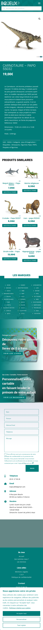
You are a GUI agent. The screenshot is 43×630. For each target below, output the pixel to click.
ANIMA (8, 285)
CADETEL (8, 305)
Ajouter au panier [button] (10, 192)
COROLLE (8, 310)
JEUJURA (23, 305)
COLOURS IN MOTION (8, 308)
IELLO (22, 296)
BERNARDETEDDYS (8, 293)
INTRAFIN (22, 299)
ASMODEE (8, 288)
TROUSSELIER (37, 308)
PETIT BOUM (37, 296)
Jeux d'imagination (28, 142)
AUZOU (8, 290)
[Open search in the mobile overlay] (21, 8)
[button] (39, 19)
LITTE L (23, 313)
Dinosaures (16, 145)
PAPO (35, 145)
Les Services (21, 562)
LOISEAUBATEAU (37, 285)
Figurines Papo (26, 145)
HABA (23, 290)
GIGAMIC (23, 285)
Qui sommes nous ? (21, 559)
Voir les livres (12, 353)
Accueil (21, 556)
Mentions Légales (21, 572)
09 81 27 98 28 (14, 479)
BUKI (8, 302)
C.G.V (21, 574)
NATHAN (37, 290)
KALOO (23, 308)
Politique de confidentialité (21, 577)
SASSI (37, 299)
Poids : (7, 134)
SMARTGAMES (37, 305)
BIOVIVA (9, 296)
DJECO (8, 313)
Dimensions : (9, 127)
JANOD (23, 302)
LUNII (37, 288)
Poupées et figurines (10, 147)
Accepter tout (21, 613)
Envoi (32, 468)
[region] (21, 608)
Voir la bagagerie (14, 397)
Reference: (8, 123)
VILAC (37, 310)
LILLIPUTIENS (23, 310)
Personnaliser (21, 619)
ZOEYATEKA (37, 313)
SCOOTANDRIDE (37, 302)
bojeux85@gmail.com (17, 487)
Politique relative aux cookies (20, 608)
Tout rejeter (21, 625)
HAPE (23, 293)
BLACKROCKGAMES (8, 299)
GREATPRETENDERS (23, 288)
